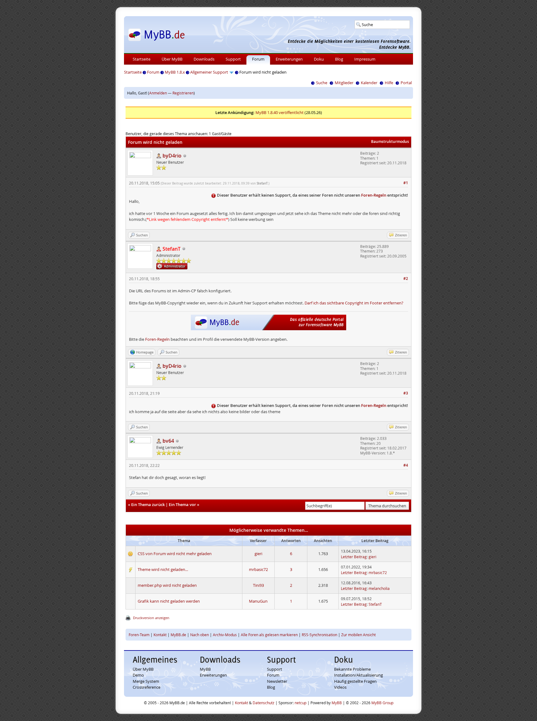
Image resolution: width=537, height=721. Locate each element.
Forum (258, 59)
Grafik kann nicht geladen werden (169, 601)
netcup (300, 702)
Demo (138, 675)
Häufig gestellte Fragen (355, 681)
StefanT (262, 183)
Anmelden (158, 92)
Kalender (369, 82)
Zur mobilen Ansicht (358, 634)
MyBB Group (382, 702)
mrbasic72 (258, 569)
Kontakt (160, 634)
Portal (406, 82)
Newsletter (277, 681)
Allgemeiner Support (209, 72)
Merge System (146, 681)
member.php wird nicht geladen (167, 585)
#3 (405, 393)
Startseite (141, 59)
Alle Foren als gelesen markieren (269, 634)
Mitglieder (344, 82)
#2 (405, 278)
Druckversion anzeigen (151, 617)
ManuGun (258, 601)
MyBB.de (178, 634)
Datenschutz (263, 702)
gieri (258, 553)
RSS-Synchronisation (319, 634)
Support (233, 59)
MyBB (205, 669)
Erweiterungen (289, 59)
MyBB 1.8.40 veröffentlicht (279, 112)
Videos (340, 687)
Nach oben (199, 634)
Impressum (364, 59)
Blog (339, 59)
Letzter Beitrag (354, 556)
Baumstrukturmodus (390, 141)
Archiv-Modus (225, 634)
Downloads (204, 59)
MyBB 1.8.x (175, 72)
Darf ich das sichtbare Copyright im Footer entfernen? (354, 303)
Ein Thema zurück (148, 504)
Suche (321, 82)
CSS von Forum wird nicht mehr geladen (175, 553)
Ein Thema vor (182, 504)
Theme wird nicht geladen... (163, 569)
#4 (405, 465)
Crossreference (146, 687)
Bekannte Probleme (352, 669)
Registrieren (183, 92)
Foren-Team (139, 634)
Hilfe (389, 82)
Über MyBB (172, 59)
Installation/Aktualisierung (358, 675)
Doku (319, 59)
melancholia (379, 588)
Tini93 (258, 585)
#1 (405, 182)
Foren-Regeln (373, 195)
